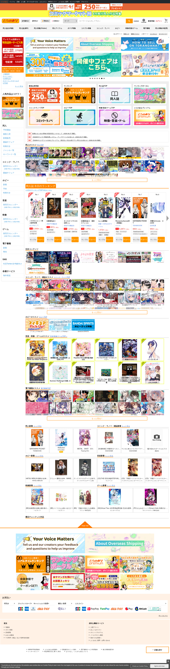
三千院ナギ (33, 234)
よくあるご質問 (63, 2)
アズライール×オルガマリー (140, 234)
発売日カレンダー (12, 167)
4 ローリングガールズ (11, 81)
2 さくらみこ (7, 76)
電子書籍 (146, 28)
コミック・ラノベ (103, 28)
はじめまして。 (34, 225)
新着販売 (7, 138)
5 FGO (5, 83)
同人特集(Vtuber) (40, 28)
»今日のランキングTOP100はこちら (38, 190)
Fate (117, 231)
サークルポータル (32, 2)
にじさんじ (153, 34)
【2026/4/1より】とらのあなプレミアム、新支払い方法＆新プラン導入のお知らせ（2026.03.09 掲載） (67, 140)
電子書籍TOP (46, 388)
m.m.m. (118, 225)
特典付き (7, 146)
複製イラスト (135, 34)
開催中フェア (8, 142)
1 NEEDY (6, 74)
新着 (5, 184)
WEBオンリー (52, 2)
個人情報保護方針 (108, 649)
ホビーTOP (43, 317)
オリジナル (33, 231)
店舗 (18, 2)
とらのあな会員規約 (51, 649)
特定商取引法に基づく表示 (52, 651)
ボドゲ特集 (72, 28)
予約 (5, 188)
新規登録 (151, 21)
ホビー (117, 28)
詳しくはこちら (163, 615)
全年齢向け (25, 21)
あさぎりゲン (51, 232)
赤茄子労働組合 (52, 224)
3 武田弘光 (7, 78)
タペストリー (163, 34)
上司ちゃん (154, 234)
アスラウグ (123, 231)
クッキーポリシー (33, 651)
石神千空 (74, 231)
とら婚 (23, 2)
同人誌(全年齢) (8, 28)
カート (41, 239)
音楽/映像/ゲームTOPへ (58, 336)
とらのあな (4, 2)
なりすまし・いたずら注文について (77, 651)
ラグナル (118, 234)
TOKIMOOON (137, 225)
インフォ (12, 2)
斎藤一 (101, 235)
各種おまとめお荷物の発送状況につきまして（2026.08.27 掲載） (54, 133)
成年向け (35, 21)
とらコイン (43, 2)
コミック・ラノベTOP (62, 277)
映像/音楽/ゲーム (131, 28)
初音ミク (126, 34)
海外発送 (7, 275)
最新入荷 (7, 134)
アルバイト (84, 2)
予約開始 (7, 129)
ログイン (159, 21)
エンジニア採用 (75, 2)
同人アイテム (57, 28)
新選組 (106, 235)
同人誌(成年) (23, 28)
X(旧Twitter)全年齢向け (12, 263)
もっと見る (19, 86)
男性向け (46, 21)
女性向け (56, 21)
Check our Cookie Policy (140, 666)
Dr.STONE (50, 230)
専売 (5, 251)
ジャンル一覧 (8, 150)
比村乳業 (153, 225)
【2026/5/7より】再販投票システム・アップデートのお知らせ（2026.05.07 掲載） (60, 137)
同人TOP (40, 145)
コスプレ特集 (86, 28)
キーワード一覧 (9, 154)
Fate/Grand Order (104, 232)
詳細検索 (136, 21)
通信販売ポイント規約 (69, 649)
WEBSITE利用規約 (34, 649)
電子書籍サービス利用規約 (89, 649)
